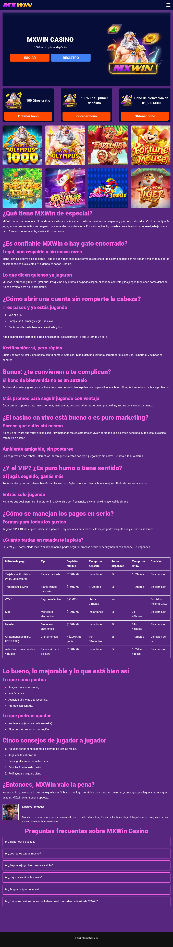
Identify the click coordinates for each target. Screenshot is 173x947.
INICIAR (30, 58)
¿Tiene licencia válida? (21, 841)
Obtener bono (28, 116)
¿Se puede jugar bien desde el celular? (31, 865)
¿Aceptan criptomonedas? (23, 889)
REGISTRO (71, 58)
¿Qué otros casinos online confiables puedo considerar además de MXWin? (53, 901)
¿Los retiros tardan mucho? (24, 853)
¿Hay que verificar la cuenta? (25, 877)
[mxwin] (17, 4)
